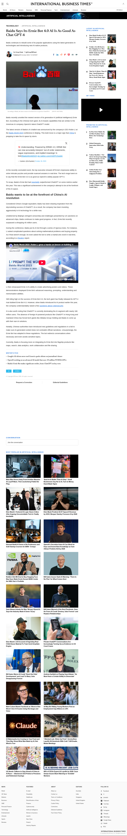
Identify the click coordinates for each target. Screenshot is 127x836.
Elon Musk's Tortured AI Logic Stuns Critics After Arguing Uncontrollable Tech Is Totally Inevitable (22, 514)
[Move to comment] (76, 54)
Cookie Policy (55, 803)
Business (29, 10)
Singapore (79, 797)
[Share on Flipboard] (65, 54)
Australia (78, 791)
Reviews (83, 10)
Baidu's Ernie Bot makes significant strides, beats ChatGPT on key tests (34, 364)
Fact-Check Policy (56, 813)
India (77, 794)
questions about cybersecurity (51, 306)
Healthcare (29, 797)
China (71, 133)
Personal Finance (46, 10)
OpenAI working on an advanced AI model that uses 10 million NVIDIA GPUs (37, 360)
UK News (12, 10)
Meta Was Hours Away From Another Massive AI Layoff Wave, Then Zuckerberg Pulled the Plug (23, 482)
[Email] (72, 54)
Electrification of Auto (32, 800)
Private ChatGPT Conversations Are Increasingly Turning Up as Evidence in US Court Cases (60, 644)
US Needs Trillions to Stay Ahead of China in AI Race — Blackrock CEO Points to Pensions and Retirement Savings (23, 774)
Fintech (28, 822)
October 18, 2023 (40, 161)
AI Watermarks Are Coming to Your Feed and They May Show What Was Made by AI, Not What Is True (23, 741)
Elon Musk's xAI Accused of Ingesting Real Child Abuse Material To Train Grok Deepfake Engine (23, 644)
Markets (20, 10)
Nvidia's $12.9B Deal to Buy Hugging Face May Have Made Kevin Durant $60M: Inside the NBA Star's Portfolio (22, 579)
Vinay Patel (19, 52)
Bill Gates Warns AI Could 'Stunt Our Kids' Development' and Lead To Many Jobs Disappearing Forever (22, 676)
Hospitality (29, 794)
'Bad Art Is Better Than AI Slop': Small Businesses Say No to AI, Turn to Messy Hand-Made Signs (59, 482)
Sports (3, 819)
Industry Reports (31, 825)
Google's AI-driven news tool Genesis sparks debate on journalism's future (35, 356)
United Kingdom (80, 800)
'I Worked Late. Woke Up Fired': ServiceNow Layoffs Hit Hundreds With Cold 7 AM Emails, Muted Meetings (60, 741)
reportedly (35, 182)
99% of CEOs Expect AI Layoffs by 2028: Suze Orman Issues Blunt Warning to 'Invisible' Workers (61, 774)
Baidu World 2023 (16, 133)
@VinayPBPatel (31, 52)
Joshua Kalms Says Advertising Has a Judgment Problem (95, 171)
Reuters (21, 238)
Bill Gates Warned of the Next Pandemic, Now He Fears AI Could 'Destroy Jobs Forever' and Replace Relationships (61, 612)
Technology (4, 810)
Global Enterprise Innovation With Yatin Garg (96, 145)
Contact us (54, 794)
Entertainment (65, 10)
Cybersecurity (30, 806)
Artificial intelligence (32, 810)
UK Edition (119, 10)
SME (36, 10)
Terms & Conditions (56, 797)
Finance (28, 803)
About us (53, 791)
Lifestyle (75, 10)
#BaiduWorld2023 (29, 156)
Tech (56, 10)
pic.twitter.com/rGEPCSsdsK (50, 156)
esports (28, 816)
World (5, 10)
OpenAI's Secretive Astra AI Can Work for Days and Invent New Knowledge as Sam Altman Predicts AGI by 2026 (59, 547)
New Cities (29, 819)
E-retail (28, 791)
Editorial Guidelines (60, 382)
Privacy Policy (55, 800)
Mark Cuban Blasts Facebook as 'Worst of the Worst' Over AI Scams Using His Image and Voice (23, 709)
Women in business (32, 813)
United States (80, 803)
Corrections (54, 806)
